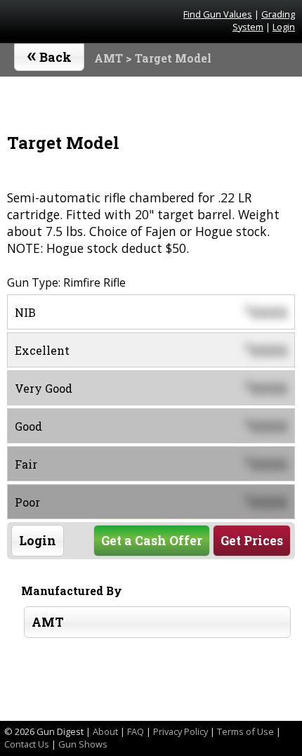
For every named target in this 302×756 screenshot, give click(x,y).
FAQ (135, 731)
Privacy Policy (180, 731)
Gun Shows (82, 744)
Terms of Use (245, 731)
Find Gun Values (217, 14)
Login (284, 26)
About (105, 731)
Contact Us (26, 744)
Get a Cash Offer (151, 541)
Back (49, 54)
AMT (108, 58)
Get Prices (252, 541)
